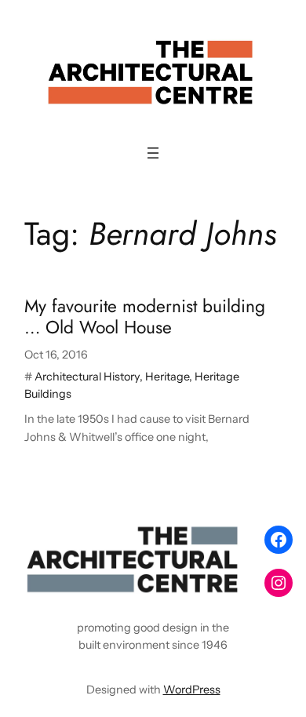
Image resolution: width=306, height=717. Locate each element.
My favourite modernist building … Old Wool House (144, 317)
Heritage (167, 376)
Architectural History (87, 376)
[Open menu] (153, 153)
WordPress (191, 689)
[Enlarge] (228, 539)
